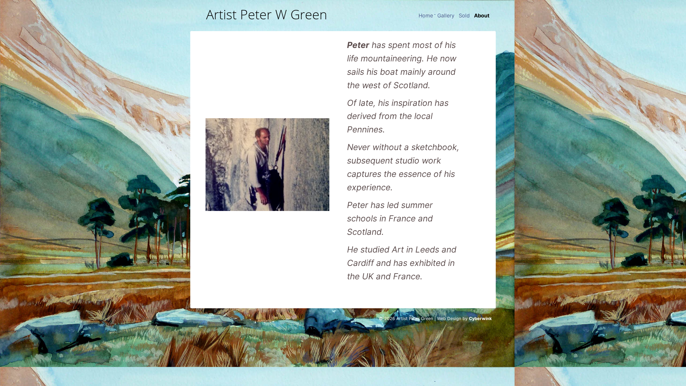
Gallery (445, 15)
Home (426, 15)
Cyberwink (480, 318)
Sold (464, 15)
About (482, 15)
